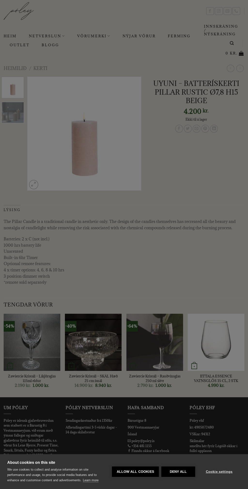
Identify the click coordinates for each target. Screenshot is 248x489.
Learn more (91, 480)
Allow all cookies (135, 472)
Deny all (178, 472)
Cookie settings (219, 472)
